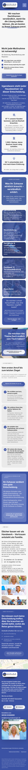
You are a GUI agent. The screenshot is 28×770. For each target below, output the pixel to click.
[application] (14, 664)
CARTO (26, 668)
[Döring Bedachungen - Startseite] (10, 676)
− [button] (1, 663)
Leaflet (12, 668)
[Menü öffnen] (24, 5)
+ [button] (1, 661)
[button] (14, 664)
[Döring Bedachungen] (10, 5)
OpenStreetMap (17, 668)
